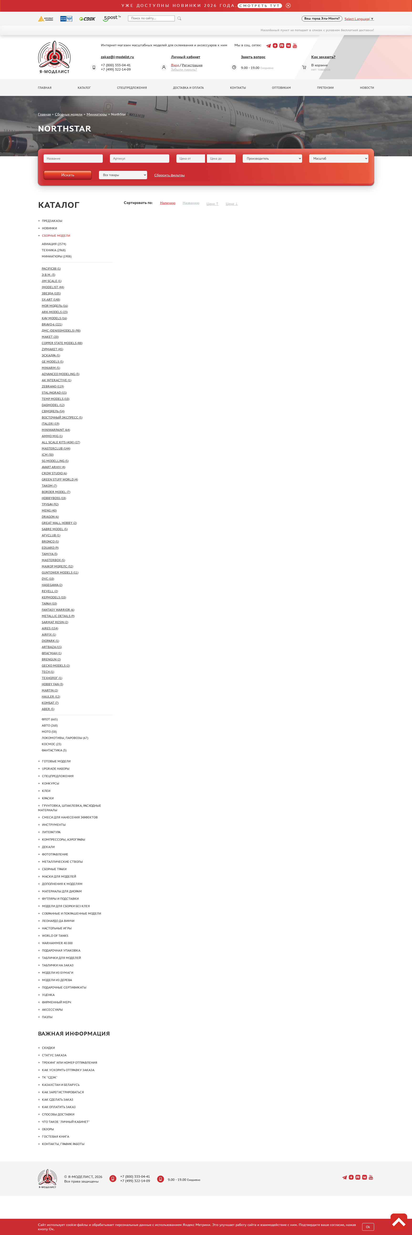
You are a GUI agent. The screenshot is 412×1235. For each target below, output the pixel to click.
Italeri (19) (50, 423)
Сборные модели (68, 114)
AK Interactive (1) (56, 380)
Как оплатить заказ (59, 1107)
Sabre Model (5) (55, 529)
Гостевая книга (55, 1136)
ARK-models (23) (55, 312)
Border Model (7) (56, 492)
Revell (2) (50, 591)
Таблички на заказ (57, 965)
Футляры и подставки (60, 898)
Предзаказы (52, 221)
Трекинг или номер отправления (69, 1062)
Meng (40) (49, 510)
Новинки (49, 228)
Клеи (46, 791)
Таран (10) (49, 603)
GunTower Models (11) (60, 572)
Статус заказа (54, 1055)
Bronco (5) (50, 541)
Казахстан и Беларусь (60, 1085)
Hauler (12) (51, 696)
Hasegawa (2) (52, 585)
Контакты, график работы (63, 1144)
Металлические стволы (62, 861)
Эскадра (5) (51, 355)
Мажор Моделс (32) (57, 566)
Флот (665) (50, 719)
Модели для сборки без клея (66, 906)
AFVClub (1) (51, 535)
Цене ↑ (212, 204)
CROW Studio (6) (54, 473)
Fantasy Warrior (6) (58, 610)
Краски (48, 798)
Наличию (167, 203)
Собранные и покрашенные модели (71, 913)
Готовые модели (56, 761)
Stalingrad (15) (54, 392)
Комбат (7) (50, 703)
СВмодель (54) (53, 411)
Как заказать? (323, 57)
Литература (51, 832)
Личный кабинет (185, 57)
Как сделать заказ (57, 1099)
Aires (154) (50, 628)
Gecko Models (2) (56, 665)
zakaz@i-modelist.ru (117, 57)
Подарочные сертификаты (64, 987)
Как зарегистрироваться (63, 1092)
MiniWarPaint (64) (56, 430)
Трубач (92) (50, 504)
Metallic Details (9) (58, 616)
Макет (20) (50, 337)
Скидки (48, 1048)
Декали (48, 847)
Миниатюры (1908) (57, 256)
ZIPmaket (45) (52, 349)
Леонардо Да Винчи (58, 921)
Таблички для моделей (61, 958)
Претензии (325, 87)
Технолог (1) (52, 678)
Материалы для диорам (62, 891)
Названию (191, 203)
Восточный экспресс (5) (62, 417)
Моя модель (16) (55, 306)
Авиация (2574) (54, 244)
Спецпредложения (132, 87)
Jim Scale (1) (52, 281)
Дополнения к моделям (62, 884)
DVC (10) (48, 579)
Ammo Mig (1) (52, 436)
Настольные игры (57, 928)
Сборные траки (54, 869)
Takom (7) (49, 485)
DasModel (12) (53, 405)
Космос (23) (51, 744)
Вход (175, 65)
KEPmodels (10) (54, 597)
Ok (368, 1227)
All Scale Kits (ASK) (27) (61, 442)
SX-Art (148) (51, 299)
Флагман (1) (52, 653)
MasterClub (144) (56, 448)
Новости (367, 87)
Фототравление (55, 854)
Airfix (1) (49, 634)
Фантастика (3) (54, 750)
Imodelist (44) (53, 287)
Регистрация (192, 65)
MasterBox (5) (53, 560)
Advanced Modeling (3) (60, 374)
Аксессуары (52, 1009)
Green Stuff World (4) (60, 479)
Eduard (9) (50, 547)
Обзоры (48, 1129)
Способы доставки (58, 1114)
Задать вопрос (253, 57)
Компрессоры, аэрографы (63, 839)
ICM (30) (48, 454)
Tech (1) (48, 672)
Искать (67, 175)
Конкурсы (50, 783)
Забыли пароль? (184, 69)
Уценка (48, 995)
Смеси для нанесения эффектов (70, 817)
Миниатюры (97, 114)
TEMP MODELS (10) (55, 399)
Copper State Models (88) (62, 343)
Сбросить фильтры (169, 175)
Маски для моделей (59, 876)
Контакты (238, 87)
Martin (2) (50, 690)
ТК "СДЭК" (49, 1077)
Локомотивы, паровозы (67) (65, 738)
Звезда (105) (51, 293)
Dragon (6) (50, 516)
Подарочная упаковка (61, 950)
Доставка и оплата (188, 87)
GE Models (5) (52, 361)
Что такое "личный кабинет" (66, 1122)
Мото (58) (49, 731)
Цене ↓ (232, 204)
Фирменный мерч (56, 1002)
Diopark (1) (50, 641)
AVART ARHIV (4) (53, 467)
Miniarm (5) (51, 368)
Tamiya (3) (49, 554)
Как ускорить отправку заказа (68, 1070)
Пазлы (47, 1017)
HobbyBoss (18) (54, 498)
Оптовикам (281, 87)
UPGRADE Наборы (55, 768)
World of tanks (55, 935)
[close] (286, 6)
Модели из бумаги (57, 972)
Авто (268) (50, 725)
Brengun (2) (51, 659)
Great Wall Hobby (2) (59, 523)
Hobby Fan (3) (52, 684)
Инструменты (54, 825)
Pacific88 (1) (51, 268)
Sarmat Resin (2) (55, 622)
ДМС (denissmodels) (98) (61, 330)
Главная (45, 87)
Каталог (84, 87)
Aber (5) (48, 709)
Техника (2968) (54, 250)
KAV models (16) (54, 318)
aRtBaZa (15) (52, 647)
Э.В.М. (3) (48, 275)
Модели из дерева (57, 980)
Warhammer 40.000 (57, 943)
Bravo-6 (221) (52, 324)
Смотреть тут (259, 6)
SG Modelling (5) (55, 461)
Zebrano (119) (53, 386)
